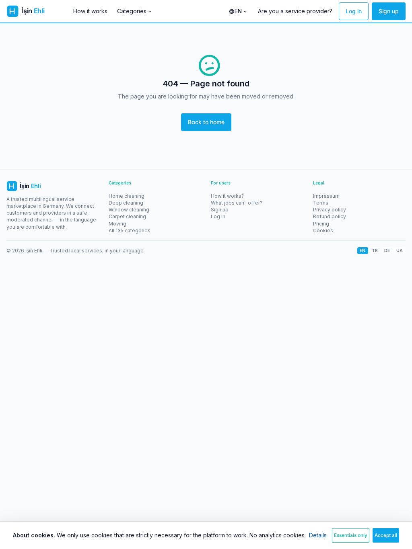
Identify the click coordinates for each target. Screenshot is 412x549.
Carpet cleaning (127, 216)
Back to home (206, 122)
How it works (90, 11)
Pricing (321, 224)
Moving (117, 224)
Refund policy (329, 216)
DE (387, 250)
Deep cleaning (126, 203)
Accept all (386, 535)
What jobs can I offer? (236, 203)
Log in (354, 11)
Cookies (323, 230)
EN (363, 250)
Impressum (326, 196)
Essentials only (350, 535)
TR (375, 250)
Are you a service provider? (295, 11)
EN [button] (238, 11)
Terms (320, 203)
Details (318, 535)
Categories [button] (131, 11)
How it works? (227, 196)
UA (399, 250)
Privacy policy (329, 210)
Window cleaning (129, 210)
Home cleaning (126, 196)
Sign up (389, 11)
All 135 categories (129, 230)
